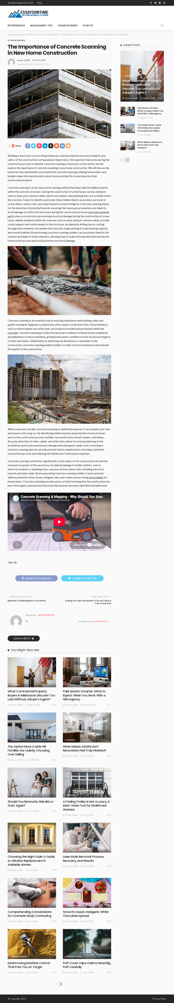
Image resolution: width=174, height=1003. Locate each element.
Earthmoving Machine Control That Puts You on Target (29, 965)
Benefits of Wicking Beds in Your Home (27, 600)
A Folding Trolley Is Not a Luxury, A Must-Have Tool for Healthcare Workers (86, 805)
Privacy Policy (159, 998)
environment (96, 477)
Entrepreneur (16, 25)
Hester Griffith (23, 60)
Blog (39, 2)
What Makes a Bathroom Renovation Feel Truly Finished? (84, 748)
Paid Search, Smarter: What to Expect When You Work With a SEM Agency (84, 695)
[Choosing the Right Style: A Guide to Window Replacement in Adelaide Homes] (32, 838)
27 (55, 811)
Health (82, 850)
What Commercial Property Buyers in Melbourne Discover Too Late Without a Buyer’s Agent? (31, 695)
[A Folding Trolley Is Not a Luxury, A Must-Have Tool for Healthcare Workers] (87, 783)
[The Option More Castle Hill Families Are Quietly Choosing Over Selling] (32, 727)
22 (110, 815)
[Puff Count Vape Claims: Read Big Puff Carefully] (87, 944)
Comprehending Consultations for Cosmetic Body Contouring (30, 914)
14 (55, 760)
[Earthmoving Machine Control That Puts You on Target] (32, 944)
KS (15, 562)
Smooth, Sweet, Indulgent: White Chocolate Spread (86, 914)
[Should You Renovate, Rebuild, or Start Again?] (32, 783)
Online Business (67, 25)
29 (55, 870)
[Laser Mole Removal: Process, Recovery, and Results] (87, 838)
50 (110, 921)
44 (110, 972)
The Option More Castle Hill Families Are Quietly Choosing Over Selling (28, 750)
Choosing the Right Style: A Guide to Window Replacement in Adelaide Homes (31, 860)
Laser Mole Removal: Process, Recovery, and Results (83, 858)
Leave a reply (22, 638)
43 (55, 972)
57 (55, 921)
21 (110, 756)
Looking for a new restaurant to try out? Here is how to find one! (88, 602)
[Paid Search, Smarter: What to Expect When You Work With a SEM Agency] (87, 672)
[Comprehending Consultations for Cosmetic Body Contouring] (32, 893)
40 (110, 866)
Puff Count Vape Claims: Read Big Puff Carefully (86, 965)
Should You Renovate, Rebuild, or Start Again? (31, 803)
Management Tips (41, 25)
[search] (162, 25)
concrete (13, 332)
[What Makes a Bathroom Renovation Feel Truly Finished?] (87, 727)
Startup (88, 25)
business (16, 685)
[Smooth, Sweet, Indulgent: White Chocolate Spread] (87, 893)
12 (55, 705)
